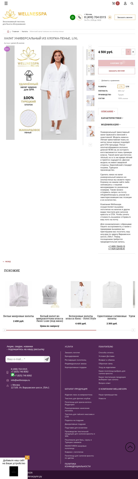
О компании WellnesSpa (113, 389)
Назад (8, 261)
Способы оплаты (106, 352)
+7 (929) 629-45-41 (116, 249)
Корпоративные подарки (76, 367)
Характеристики (111, 118)
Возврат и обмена (107, 360)
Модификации (110, 124)
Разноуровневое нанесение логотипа (77, 409)
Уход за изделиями (107, 367)
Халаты (25, 31)
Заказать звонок (124, 17)
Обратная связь (106, 363)
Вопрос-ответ (105, 383)
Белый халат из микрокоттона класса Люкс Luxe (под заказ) (49, 318)
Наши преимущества (108, 395)
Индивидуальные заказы (76, 363)
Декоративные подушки (75, 424)
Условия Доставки (106, 356)
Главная (15, 31)
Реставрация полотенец (75, 360)
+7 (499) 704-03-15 (116, 246)
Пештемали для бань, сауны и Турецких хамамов (78, 441)
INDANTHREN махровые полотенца (76, 447)
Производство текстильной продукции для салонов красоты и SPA (80, 433)
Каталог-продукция (76, 389)
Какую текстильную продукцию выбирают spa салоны (112, 378)
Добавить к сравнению (110, 80)
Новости (102, 398)
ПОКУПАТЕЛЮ (106, 347)
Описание (107, 111)
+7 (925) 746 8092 (19, 372)
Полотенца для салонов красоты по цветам (79, 457)
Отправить (47, 359)
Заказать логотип (117, 71)
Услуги (69, 347)
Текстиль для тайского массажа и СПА (79, 415)
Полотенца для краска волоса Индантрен (78, 403)
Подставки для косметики (76, 428)
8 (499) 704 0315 (95, 17)
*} (91, 54)
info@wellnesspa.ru (20, 380)
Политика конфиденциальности (78, 465)
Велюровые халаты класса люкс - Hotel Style (81, 317)
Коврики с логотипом (74, 452)
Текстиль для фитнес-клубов (77, 398)
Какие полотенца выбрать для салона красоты (112, 372)
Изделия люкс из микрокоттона (78, 395)
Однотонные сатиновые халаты (112, 317)
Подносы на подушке (74, 420)
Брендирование (72, 356)
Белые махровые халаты (18, 316)
